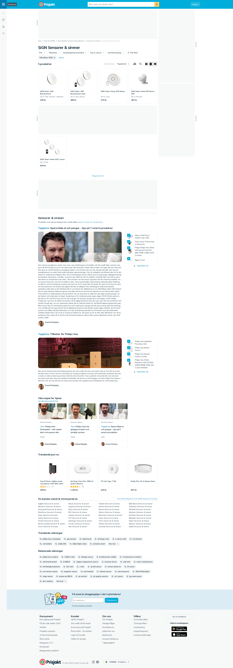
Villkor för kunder (78, 639)
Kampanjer (44, 646)
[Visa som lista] (151, 64)
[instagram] (93, 662)
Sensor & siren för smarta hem (90, 222)
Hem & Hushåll (49, 41)
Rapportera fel (98, 176)
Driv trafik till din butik (81, 623)
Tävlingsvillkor (140, 623)
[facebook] (97, 662)
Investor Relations (110, 639)
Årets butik (44, 639)
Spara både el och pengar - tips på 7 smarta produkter (81, 228)
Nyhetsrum (107, 635)
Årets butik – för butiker (81, 631)
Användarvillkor (141, 619)
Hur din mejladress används (82, 606)
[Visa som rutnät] (146, 64)
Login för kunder (78, 635)
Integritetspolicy (141, 631)
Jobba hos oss (108, 631)
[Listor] (3, 19)
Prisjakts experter (47, 631)
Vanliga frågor (108, 623)
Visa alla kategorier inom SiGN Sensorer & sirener (137, 499)
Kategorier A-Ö (46, 643)
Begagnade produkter (49, 650)
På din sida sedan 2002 (50, 623)
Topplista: (44, 228)
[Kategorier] (3, 4)
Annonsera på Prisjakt (81, 627)
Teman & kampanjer (49, 635)
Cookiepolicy (139, 627)
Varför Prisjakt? (77, 619)
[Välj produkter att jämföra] (134, 64)
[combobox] (121, 4)
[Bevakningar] (3, 26)
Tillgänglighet (108, 643)
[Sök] (156, 4)
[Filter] (3, 33)
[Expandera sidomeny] (3, 13)
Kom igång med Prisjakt (50, 619)
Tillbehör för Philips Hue (64, 334)
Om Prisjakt (107, 619)
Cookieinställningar (142, 635)
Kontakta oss (108, 627)
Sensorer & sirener (93, 41)
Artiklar (43, 627)
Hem (40, 41)
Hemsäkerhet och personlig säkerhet (70, 41)
